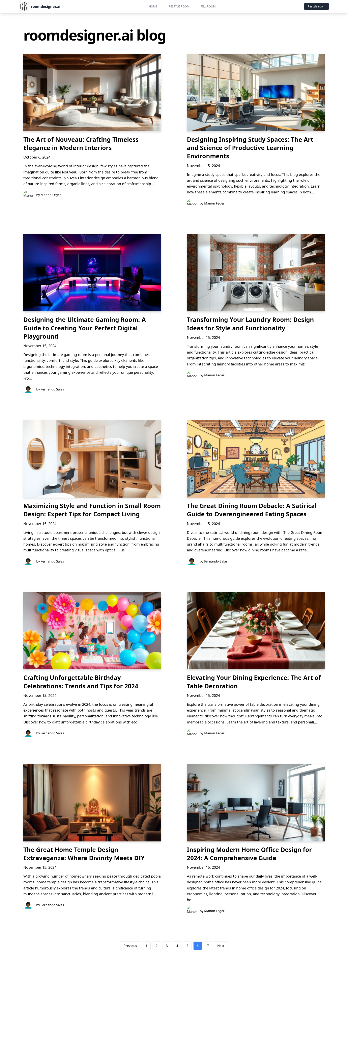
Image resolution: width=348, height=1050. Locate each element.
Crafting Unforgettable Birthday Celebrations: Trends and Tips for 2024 (80, 681)
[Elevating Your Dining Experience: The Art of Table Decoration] (256, 631)
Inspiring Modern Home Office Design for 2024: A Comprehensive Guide (249, 853)
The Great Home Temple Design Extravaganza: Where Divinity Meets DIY (84, 853)
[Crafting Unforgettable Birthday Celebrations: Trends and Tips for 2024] (92, 631)
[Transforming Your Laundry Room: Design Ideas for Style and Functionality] (256, 273)
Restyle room (179, 6)
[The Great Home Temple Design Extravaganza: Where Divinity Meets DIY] (92, 802)
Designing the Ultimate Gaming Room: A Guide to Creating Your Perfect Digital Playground (84, 327)
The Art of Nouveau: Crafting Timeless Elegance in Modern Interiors (81, 143)
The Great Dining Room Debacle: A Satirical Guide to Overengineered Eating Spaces (252, 510)
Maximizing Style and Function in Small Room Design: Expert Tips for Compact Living (92, 510)
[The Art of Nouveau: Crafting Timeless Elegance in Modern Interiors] (92, 92)
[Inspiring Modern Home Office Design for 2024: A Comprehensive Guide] (256, 802)
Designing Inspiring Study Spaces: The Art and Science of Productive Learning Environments (250, 147)
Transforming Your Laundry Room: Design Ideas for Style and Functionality (250, 323)
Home (153, 6)
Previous (130, 946)
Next (220, 946)
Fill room (208, 6)
